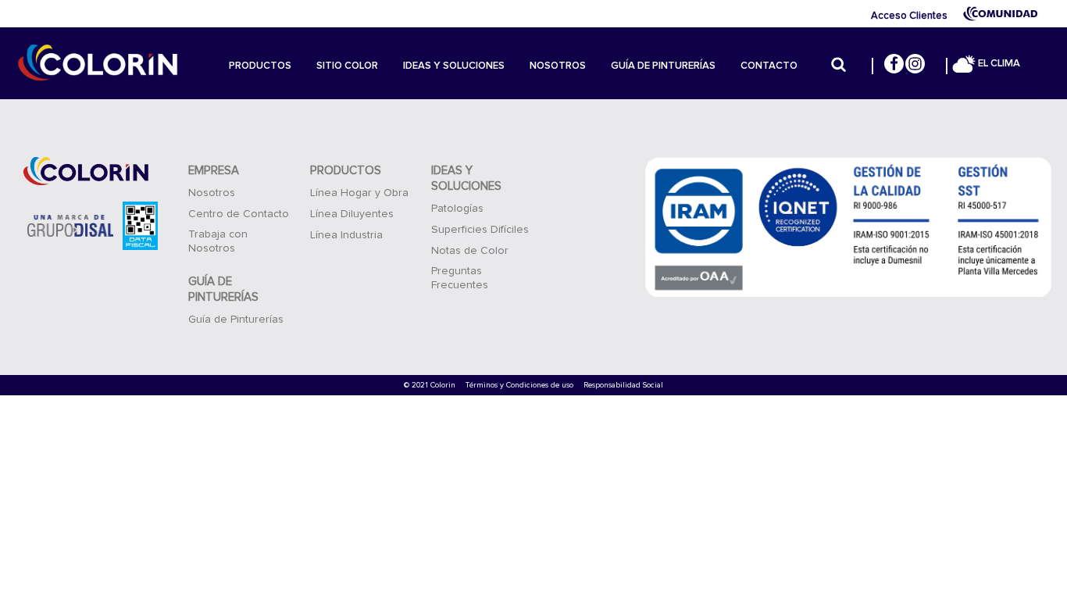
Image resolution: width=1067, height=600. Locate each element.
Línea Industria (346, 235)
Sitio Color (347, 66)
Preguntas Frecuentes (459, 278)
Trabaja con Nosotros (218, 241)
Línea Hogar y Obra (359, 193)
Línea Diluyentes (352, 214)
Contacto (769, 66)
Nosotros (558, 66)
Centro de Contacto (238, 214)
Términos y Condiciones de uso (519, 385)
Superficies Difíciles (480, 229)
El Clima (998, 64)
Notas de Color (470, 250)
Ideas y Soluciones (454, 66)
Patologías (457, 208)
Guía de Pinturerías (663, 66)
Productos (260, 66)
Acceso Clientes (909, 16)
